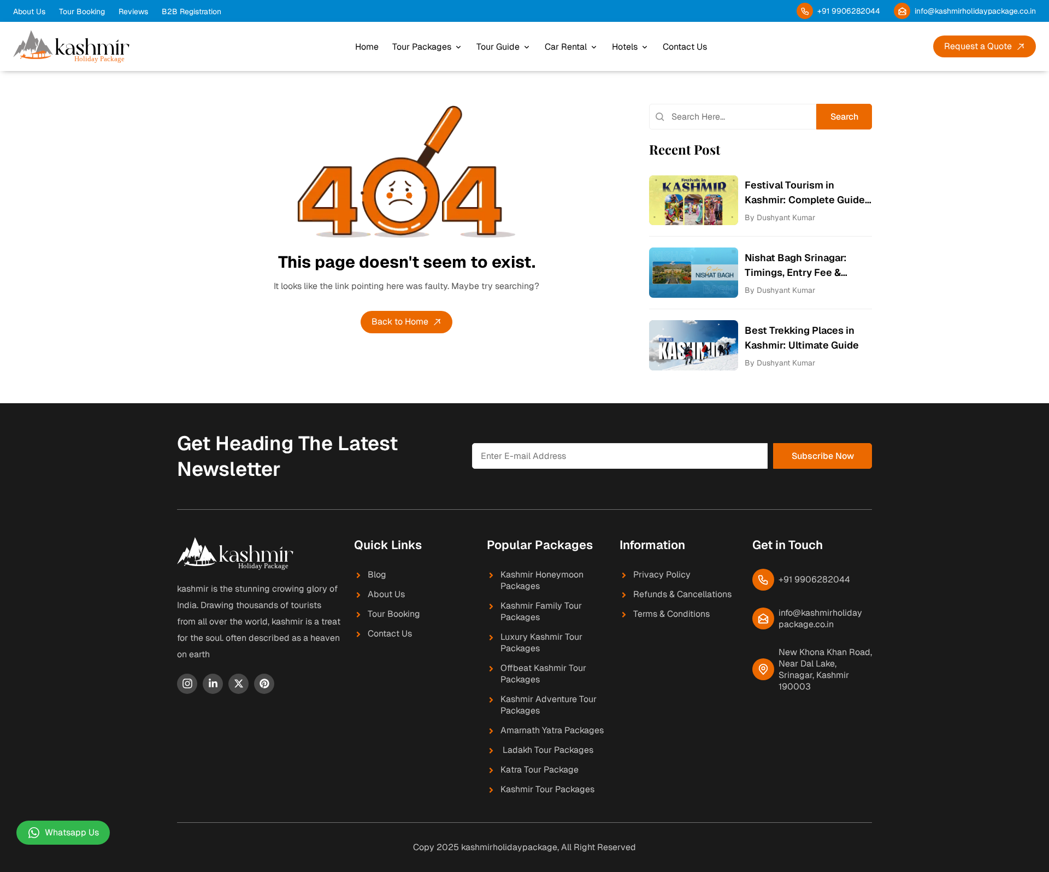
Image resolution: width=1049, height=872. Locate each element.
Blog (377, 574)
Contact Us (685, 46)
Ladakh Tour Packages (546, 750)
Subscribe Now (823, 456)
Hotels (625, 46)
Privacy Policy (662, 574)
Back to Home (400, 321)
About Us (29, 11)
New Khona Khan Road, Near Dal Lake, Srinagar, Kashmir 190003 (825, 669)
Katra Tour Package (539, 769)
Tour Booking (82, 11)
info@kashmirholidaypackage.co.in (975, 11)
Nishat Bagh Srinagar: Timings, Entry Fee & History (796, 265)
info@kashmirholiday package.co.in (820, 618)
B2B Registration (191, 11)
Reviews (133, 11)
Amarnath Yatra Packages (552, 730)
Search (844, 116)
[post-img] (693, 199)
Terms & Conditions (671, 614)
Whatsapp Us (72, 832)
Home (367, 46)
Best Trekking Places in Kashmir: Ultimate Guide (802, 337)
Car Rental (566, 46)
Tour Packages (421, 46)
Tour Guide (498, 46)
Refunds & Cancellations (682, 594)
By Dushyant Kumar (780, 217)
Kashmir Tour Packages (547, 789)
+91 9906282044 (848, 11)
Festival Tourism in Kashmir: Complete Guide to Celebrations (805, 193)
